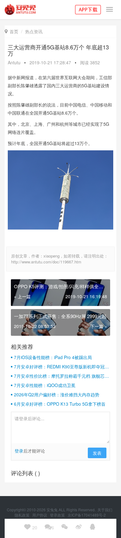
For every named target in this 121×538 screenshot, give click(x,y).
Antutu (14, 62)
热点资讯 (34, 31)
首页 (11, 31)
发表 (97, 453)
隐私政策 (22, 514)
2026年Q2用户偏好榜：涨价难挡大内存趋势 (56, 394)
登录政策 (58, 514)
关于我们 (105, 509)
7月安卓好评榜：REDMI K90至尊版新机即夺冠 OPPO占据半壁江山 (59, 366)
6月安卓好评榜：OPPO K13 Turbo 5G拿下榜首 (59, 404)
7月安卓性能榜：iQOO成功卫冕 (44, 385)
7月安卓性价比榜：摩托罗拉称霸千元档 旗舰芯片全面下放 (61, 376)
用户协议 (40, 514)
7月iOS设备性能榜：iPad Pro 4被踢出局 (53, 357)
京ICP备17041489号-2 (87, 514)
